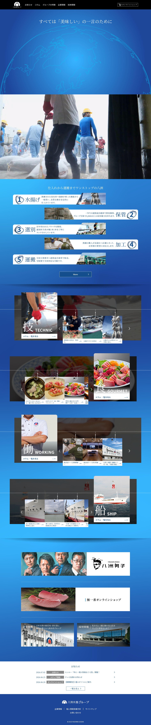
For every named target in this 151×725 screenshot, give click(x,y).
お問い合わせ (75, 713)
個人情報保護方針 (73, 709)
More (75, 274)
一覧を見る (74, 688)
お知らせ (28, 4)
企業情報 (61, 4)
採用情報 (71, 4)
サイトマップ (90, 709)
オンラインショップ (129, 4)
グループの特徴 (49, 4)
